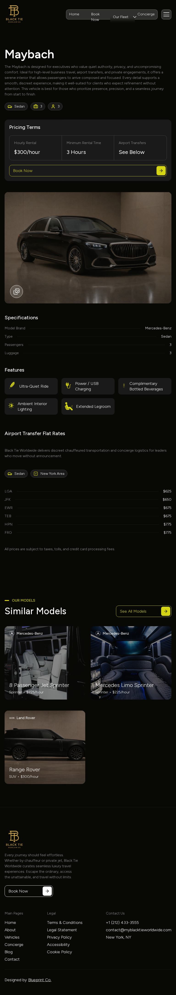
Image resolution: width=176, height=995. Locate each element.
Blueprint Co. (39, 979)
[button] (122, 17)
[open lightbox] (88, 247)
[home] (14, 14)
